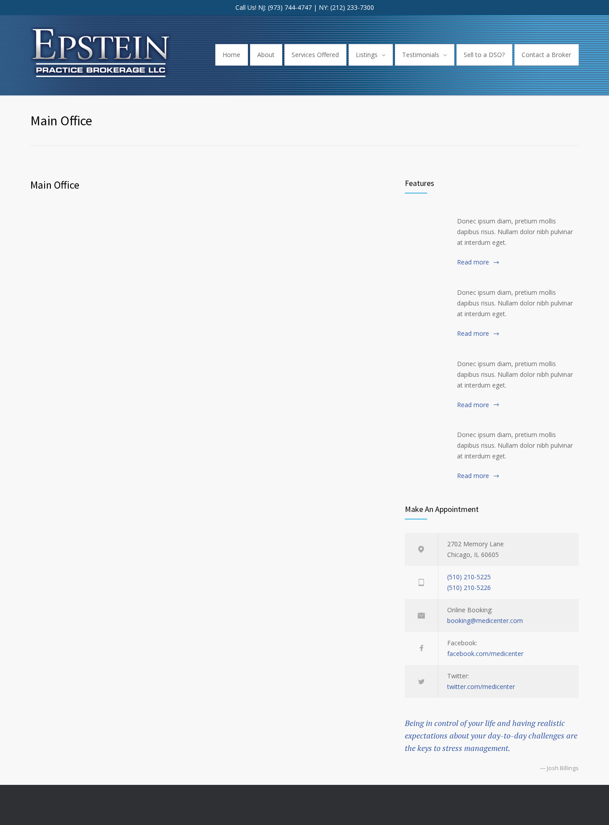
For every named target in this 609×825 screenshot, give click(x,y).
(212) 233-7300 (352, 7)
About (266, 54)
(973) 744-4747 (290, 7)
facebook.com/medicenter (485, 653)
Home (231, 54)
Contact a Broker (546, 54)
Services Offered (315, 54)
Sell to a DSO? (484, 54)
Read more (473, 262)
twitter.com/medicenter (481, 686)
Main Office (54, 185)
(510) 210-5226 (469, 587)
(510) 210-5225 (469, 577)
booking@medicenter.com (485, 620)
